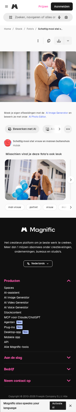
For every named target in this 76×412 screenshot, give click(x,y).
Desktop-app (16, 332)
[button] (38, 263)
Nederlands (38, 263)
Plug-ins (13, 327)
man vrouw (14, 207)
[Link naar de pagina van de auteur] (7, 143)
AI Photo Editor (37, 116)
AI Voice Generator (16, 307)
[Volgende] (59, 129)
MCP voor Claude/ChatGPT (22, 317)
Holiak (16, 145)
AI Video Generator (16, 302)
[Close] (70, 405)
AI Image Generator (57, 113)
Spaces (9, 288)
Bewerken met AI (24, 129)
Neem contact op (17, 380)
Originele (26, 54)
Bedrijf (9, 369)
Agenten (13, 322)
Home (7, 29)
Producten (12, 280)
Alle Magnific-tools (16, 347)
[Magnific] (38, 230)
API (6, 342)
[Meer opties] (38, 41)
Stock (18, 29)
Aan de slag (13, 357)
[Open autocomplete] (9, 17)
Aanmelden (62, 6)
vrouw (49, 207)
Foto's (30, 29)
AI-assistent (11, 292)
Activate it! (57, 405)
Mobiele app (12, 337)
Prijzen (43, 6)
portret (34, 207)
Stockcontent (12, 312)
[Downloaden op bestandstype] (68, 41)
